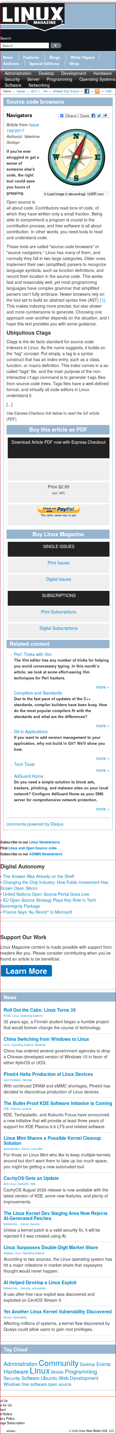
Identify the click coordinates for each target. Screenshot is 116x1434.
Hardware (16, 1371)
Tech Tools (24, 764)
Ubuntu (49, 1377)
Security (35, 1224)
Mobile (57, 1372)
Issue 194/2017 (23, 127)
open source (59, 1384)
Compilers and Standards (38, 693)
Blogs (54, 57)
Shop (74, 63)
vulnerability (39, 1288)
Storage (27, 1080)
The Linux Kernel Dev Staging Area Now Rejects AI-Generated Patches (56, 1216)
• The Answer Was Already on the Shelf (37, 876)
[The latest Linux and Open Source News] (97, 91)
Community (59, 1362)
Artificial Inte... (11, 1224)
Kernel (25, 1148)
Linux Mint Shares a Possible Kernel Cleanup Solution (52, 1140)
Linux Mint (37, 1148)
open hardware (12, 1080)
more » (102, 687)
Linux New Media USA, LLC (96, 1431)
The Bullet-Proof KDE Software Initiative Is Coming (58, 1103)
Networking (39, 85)
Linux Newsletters (44, 842)
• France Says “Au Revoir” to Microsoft (36, 912)
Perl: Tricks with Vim (33, 654)
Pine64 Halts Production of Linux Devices (48, 1074)
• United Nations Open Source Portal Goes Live (44, 894)
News (8, 57)
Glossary (10, 1431)
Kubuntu (16, 1108)
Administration (12, 1148)
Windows (40, 1044)
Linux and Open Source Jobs (32, 848)
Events (103, 1364)
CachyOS (23, 1184)
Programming (59, 79)
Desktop (8, 1253)
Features (31, 57)
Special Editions (44, 63)
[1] (102, 300)
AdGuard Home (28, 776)
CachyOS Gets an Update (31, 1178)
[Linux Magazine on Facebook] (86, 91)
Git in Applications (31, 731)
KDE (6, 1108)
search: (6, 38)
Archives (11, 63)
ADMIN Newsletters (45, 854)
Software (13, 85)
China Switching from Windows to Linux (46, 1039)
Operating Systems (97, 79)
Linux (15, 1015)
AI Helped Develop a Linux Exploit (40, 1282)
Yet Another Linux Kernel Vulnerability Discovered (58, 1311)
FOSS (7, 1015)
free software (34, 1384)
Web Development (78, 1378)
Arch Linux (10, 1184)
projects (26, 1108)
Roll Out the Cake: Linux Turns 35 (40, 1010)
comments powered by (35, 824)
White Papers (82, 57)
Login (108, 91)
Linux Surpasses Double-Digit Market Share (51, 1247)
